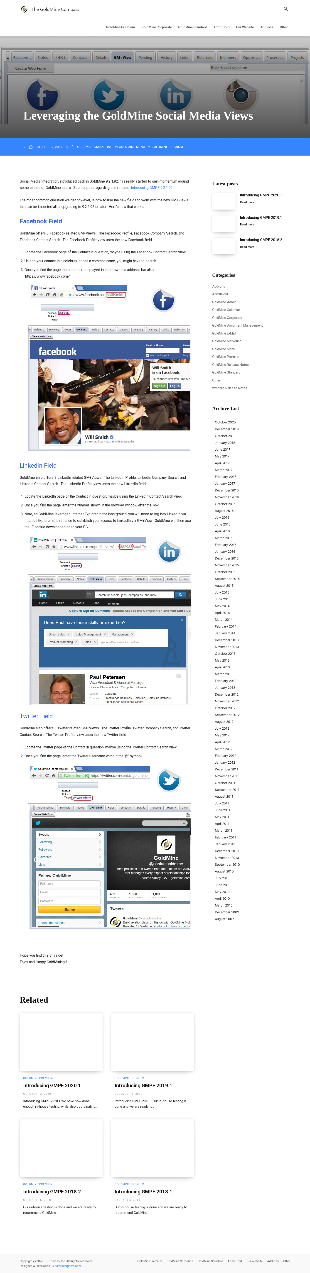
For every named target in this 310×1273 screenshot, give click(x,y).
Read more (247, 202)
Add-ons (266, 27)
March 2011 (223, 830)
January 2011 (225, 844)
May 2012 (222, 735)
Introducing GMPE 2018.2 (52, 1192)
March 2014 (224, 619)
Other (284, 27)
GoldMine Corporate (156, 27)
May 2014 (222, 606)
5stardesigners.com (68, 1266)
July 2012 (222, 728)
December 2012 (227, 694)
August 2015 (224, 585)
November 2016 (227, 497)
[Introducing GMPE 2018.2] (61, 1148)
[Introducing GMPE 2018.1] (152, 1148)
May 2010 (222, 892)
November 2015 (227, 565)
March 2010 (224, 905)
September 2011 (227, 790)
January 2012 (225, 762)
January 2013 (225, 687)
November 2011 (227, 776)
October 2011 (225, 783)
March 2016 (224, 538)
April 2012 (222, 742)
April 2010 (222, 898)
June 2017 (222, 449)
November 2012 (227, 701)
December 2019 (227, 429)
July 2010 (222, 878)
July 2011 (222, 803)
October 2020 (225, 422)
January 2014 (225, 633)
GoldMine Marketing (95, 146)
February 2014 (225, 626)
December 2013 (227, 640)
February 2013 (225, 681)
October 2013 (225, 653)
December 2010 (227, 851)
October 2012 (225, 708)
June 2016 (223, 524)
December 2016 (227, 490)
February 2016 (225, 545)
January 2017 (225, 483)
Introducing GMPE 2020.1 (52, 1085)
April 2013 (222, 667)
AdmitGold (222, 27)
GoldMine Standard (192, 27)
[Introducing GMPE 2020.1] (61, 1042)
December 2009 (227, 912)
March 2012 (223, 749)
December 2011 (226, 769)
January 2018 (225, 443)
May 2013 (222, 660)
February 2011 (225, 837)
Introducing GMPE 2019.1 (143, 1085)
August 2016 (224, 511)
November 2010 (227, 858)
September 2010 (227, 864)
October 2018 (225, 436)
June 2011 (222, 810)
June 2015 (223, 599)
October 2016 (225, 504)
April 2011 (222, 824)
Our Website (245, 27)
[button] (285, 9)
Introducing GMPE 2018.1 (143, 1192)
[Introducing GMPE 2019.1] (152, 1042)
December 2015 (227, 558)
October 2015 (225, 572)
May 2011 (222, 817)
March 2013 (224, 674)
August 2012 (224, 721)
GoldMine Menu (132, 146)
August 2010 (224, 871)
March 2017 (223, 470)
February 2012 (225, 755)
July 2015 (222, 592)
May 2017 (222, 456)
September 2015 (227, 579)
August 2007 (224, 919)
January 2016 (225, 551)
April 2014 (222, 613)
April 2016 (222, 531)
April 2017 (222, 463)
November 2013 (227, 647)
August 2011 (224, 796)
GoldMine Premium (120, 27)
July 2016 (222, 517)
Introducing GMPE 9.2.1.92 (152, 188)
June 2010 (223, 885)
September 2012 (227, 715)
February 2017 (225, 477)
